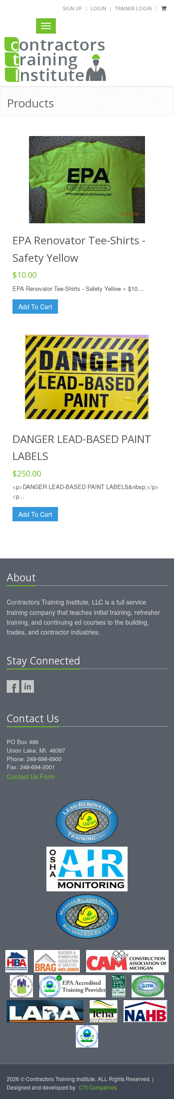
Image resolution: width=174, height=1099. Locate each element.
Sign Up (72, 8)
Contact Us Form (31, 776)
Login (98, 8)
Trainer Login (133, 8)
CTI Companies (98, 1087)
